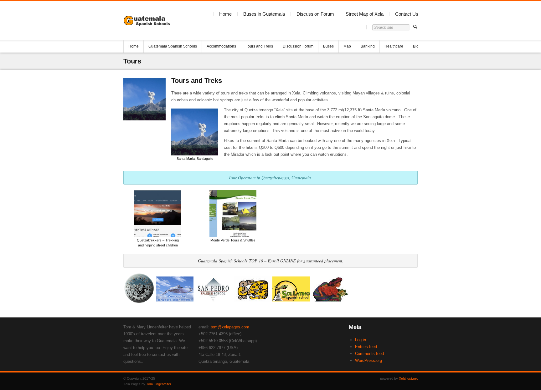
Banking (368, 46)
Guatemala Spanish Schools (172, 46)
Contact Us (406, 14)
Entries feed (366, 346)
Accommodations (221, 46)
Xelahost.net (408, 378)
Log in (360, 339)
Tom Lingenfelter (158, 384)
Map (347, 46)
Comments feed (369, 353)
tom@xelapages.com (230, 327)
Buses (328, 46)
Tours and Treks (259, 46)
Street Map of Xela (365, 14)
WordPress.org (368, 360)
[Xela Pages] (148, 20)
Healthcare (393, 46)
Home (225, 14)
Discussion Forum (315, 14)
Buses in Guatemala (264, 14)
